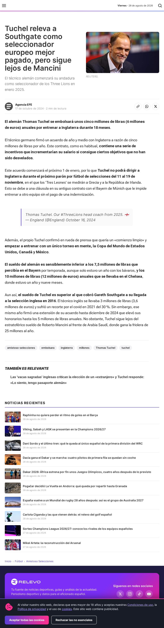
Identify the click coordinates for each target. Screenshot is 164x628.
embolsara (47, 347)
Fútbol (19, 561)
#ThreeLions (71, 214)
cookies (67, 609)
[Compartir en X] (155, 106)
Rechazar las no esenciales (74, 620)
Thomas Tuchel (105, 347)
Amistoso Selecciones (39, 561)
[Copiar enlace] (138, 106)
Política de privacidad (32, 609)
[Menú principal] (4, 6)
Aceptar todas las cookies (26, 620)
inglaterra (67, 347)
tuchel (126, 347)
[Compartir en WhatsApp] (146, 106)
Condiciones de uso (140, 604)
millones (84, 347)
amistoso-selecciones (21, 347)
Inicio (8, 561)
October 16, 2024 (81, 220)
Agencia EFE (23, 104)
